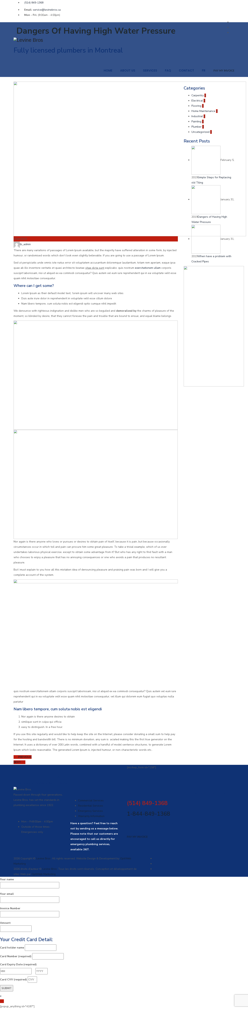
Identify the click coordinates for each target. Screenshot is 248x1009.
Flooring (196, 106)
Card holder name (12, 947)
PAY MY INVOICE (224, 70)
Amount (5, 923)
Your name (7, 879)
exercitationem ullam (148, 268)
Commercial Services (91, 800)
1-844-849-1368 (148, 814)
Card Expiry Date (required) (18, 964)
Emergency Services (90, 811)
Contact (186, 70)
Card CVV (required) (13, 979)
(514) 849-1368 (33, 2)
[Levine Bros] (124, 40)
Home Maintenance (203, 111)
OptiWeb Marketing (44, 874)
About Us (127, 70)
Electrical (197, 100)
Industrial (197, 116)
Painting (196, 121)
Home (108, 70)
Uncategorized (200, 132)
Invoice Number (10, 908)
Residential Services (90, 806)
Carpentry (197, 95)
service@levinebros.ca (47, 10)
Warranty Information (91, 816)
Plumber (196, 127)
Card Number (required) (15, 956)
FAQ (168, 70)
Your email (7, 894)
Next (18, 762)
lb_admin (25, 244)
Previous (24, 757)
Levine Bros (43, 858)
